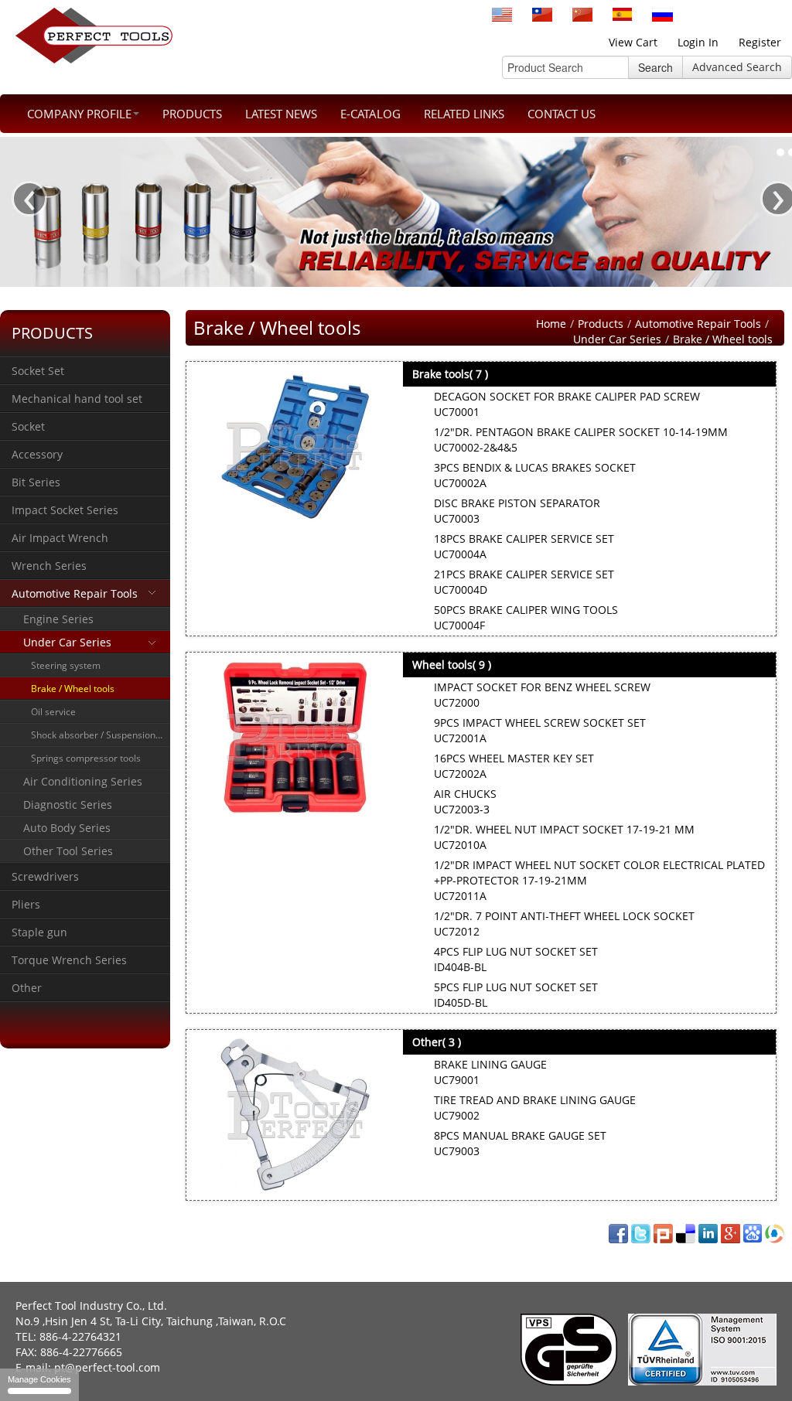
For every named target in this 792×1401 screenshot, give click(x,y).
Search (655, 67)
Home (551, 323)
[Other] (294, 1115)
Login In (698, 42)
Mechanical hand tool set (77, 398)
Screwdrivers (45, 876)
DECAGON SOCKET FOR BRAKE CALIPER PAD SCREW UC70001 (567, 404)
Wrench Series (49, 565)
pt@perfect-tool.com (107, 1367)
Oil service (53, 711)
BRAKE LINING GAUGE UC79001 (490, 1072)
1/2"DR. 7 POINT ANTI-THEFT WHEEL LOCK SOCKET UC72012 (564, 923)
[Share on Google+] (730, 1232)
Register (760, 42)
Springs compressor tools (86, 758)
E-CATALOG (370, 113)
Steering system (66, 665)
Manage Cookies (39, 1379)
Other (27, 987)
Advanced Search (737, 67)
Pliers (26, 904)
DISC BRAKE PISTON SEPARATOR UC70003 (517, 511)
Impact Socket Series (65, 510)
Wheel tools (451, 664)
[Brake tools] (294, 447)
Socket (28, 426)
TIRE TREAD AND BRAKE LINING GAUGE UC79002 (535, 1108)
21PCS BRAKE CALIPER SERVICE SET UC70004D (524, 582)
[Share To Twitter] (640, 1232)
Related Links (464, 113)
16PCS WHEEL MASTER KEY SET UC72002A (514, 766)
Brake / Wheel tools (72, 688)
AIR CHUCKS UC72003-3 (465, 801)
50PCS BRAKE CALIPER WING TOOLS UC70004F (526, 617)
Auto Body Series (67, 827)
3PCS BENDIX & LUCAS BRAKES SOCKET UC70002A (535, 475)
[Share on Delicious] (685, 1232)
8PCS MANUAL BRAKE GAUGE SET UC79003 (520, 1143)
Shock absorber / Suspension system (100, 734)
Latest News (281, 113)
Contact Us (561, 113)
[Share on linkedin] (708, 1232)
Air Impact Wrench (60, 537)
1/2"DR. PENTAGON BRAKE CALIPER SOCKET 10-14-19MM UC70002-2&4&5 (581, 439)
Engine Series (58, 619)
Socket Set (38, 370)
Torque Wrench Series (69, 960)
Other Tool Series (68, 851)
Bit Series (36, 482)
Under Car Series (67, 642)
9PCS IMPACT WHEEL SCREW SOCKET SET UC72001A (540, 730)
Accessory (37, 454)
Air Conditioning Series (82, 781)
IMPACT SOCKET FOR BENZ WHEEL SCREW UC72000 (542, 695)
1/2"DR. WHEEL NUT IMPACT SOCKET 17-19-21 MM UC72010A (564, 837)
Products (192, 113)
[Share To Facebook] (618, 1232)
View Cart (633, 42)
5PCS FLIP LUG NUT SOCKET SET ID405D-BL (516, 995)
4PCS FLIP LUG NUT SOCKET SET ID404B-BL (516, 959)
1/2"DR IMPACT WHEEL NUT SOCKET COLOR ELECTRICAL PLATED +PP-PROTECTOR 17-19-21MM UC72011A (599, 880)
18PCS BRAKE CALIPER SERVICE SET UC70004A (524, 546)
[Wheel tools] (294, 737)
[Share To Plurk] (663, 1232)
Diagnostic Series (67, 804)
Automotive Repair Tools (75, 593)
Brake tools (450, 373)
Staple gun (39, 932)
